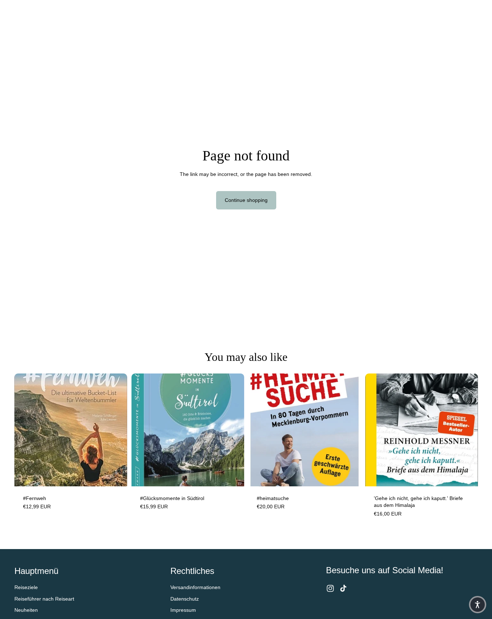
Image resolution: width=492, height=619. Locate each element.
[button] (477, 604)
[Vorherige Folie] (142, 430)
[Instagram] (330, 588)
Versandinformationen (195, 587)
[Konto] (454, 12)
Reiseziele (26, 587)
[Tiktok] (343, 588)
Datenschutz (184, 599)
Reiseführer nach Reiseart (44, 599)
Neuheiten (26, 610)
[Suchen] (439, 12)
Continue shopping (246, 200)
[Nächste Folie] (233, 430)
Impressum (183, 610)
